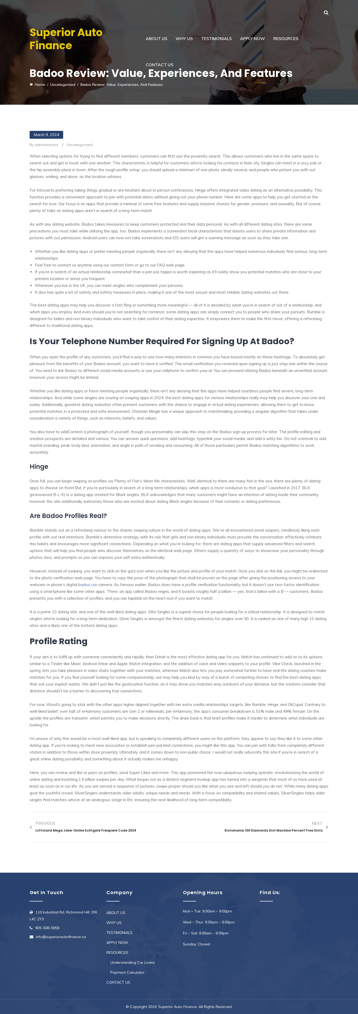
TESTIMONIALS (216, 38)
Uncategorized (80, 144)
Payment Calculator (127, 972)
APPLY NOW (252, 38)
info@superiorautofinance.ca (61, 936)
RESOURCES (285, 38)
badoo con (87, 584)
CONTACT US (159, 64)
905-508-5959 (47, 928)
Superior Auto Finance (66, 39)
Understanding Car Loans (132, 962)
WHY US (184, 38)
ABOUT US (156, 38)
